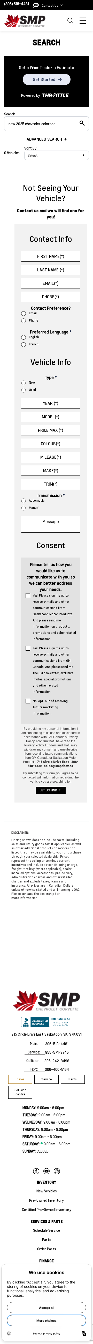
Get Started (44, 79)
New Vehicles (46, 1191)
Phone (33, 320)
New (32, 382)
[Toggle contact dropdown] (61, 5)
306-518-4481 (56, 1043)
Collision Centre (20, 1092)
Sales (20, 1079)
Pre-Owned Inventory (46, 1200)
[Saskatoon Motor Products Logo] (24, 20)
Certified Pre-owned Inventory (46, 1209)
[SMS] (36, 5)
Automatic (36, 500)
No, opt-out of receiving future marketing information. (50, 707)
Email (33, 313)
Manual (34, 508)
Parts (72, 1079)
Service (46, 1079)
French (33, 344)
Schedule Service (46, 1230)
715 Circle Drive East (27, 1034)
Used (32, 390)
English (34, 337)
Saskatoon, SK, (56, 1034)
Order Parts (46, 1248)
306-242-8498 (56, 1060)
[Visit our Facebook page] (36, 1171)
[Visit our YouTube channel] (46, 1171)
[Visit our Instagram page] (57, 1171)
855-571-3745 (57, 1052)
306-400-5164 (57, 1069)
